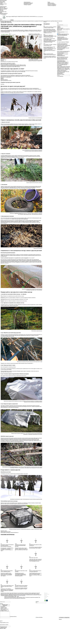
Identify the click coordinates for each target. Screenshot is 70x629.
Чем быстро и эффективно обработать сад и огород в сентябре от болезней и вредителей (50, 36)
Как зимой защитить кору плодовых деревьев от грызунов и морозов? (21, 586)
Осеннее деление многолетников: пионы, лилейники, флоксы (7, 571)
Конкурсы (23, 595)
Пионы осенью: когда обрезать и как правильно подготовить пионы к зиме (7, 586)
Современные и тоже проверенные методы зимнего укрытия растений (13, 65)
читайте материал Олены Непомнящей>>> (25, 363)
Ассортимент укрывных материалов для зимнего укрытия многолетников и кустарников (7, 545)
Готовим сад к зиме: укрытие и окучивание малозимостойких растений (20, 545)
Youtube (45, 597)
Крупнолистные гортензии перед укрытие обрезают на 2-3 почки (16, 299)
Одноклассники (46, 594)
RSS (45, 598)
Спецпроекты (19, 595)
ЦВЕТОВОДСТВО (8, 21)
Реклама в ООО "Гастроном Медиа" (19, 594)
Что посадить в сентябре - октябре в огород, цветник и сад (50, 45)
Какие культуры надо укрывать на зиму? (8, 63)
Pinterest (45, 595)
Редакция (2, 594)
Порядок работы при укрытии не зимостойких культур (10, 66)
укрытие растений (7, 531)
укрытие (2, 531)
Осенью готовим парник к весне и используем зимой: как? (35, 571)
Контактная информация (8, 594)
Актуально (47, 24)
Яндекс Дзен (46, 596)
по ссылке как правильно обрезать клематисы (27, 297)
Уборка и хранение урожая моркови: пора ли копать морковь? (50, 54)
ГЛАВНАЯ (2, 21)
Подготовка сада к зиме (33, 557)
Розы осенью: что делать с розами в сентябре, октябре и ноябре (50, 27)
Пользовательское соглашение (31, 594)
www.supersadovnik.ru (17, 598)
